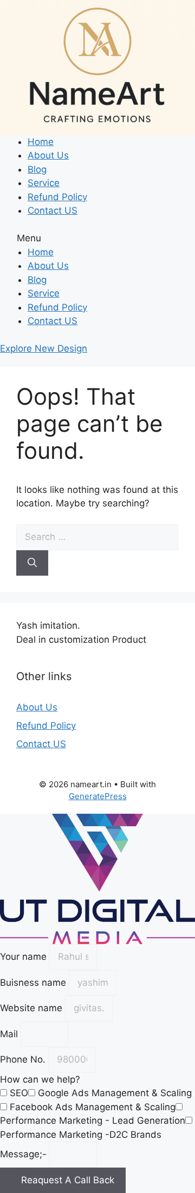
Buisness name (34, 982)
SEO (19, 1092)
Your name (24, 956)
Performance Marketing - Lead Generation (92, 1120)
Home (41, 141)
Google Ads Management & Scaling (115, 1092)
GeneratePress (98, 796)
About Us (48, 155)
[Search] (32, 563)
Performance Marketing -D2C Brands (80, 1134)
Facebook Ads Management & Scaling (93, 1107)
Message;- (24, 1154)
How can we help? (40, 1079)
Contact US (52, 210)
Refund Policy (57, 197)
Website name (32, 1008)
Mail (10, 1034)
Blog (37, 169)
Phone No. (24, 1059)
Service (44, 182)
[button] (97, 239)
